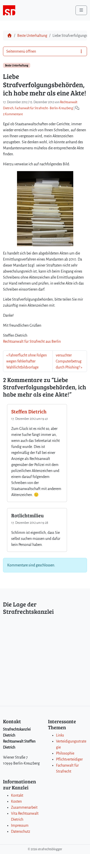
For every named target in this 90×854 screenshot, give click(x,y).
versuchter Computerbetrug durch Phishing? (69, 361)
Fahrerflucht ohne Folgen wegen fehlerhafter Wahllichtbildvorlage (26, 361)
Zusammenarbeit (24, 807)
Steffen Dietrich (28, 411)
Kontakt (17, 795)
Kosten (16, 801)
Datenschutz (20, 831)
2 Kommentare (13, 114)
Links (60, 735)
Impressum (19, 825)
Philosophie (65, 753)
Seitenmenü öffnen (21, 51)
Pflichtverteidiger (69, 759)
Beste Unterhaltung (32, 36)
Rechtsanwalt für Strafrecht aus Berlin (32, 341)
